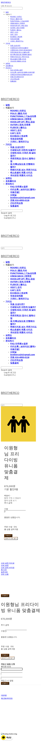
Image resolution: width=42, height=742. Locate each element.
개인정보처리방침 (6, 698)
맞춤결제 (13, 81)
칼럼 (7, 12)
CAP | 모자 (14, 34)
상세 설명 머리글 (7, 563)
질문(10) (4, 572)
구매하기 (5, 595)
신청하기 (5, 683)
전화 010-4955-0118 (17, 77)
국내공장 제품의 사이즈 (18, 61)
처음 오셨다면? (15, 45)
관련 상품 (5, 574)
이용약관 (4, 695)
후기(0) (4, 570)
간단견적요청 (14, 79)
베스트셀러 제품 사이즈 (18, 59)
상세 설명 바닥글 (7, 568)
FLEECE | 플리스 (15, 30)
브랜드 (8, 63)
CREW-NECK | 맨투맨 (17, 23)
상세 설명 (5, 565)
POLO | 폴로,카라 (16, 19)
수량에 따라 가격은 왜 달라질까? (21, 50)
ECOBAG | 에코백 (16, 37)
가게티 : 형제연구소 (16, 41)
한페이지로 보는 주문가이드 (19, 57)
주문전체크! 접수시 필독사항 (20, 52)
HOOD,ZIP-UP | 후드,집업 (19, 25)
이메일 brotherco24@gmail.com (21, 74)
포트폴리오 (9, 66)
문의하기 (9, 68)
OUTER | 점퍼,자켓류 (17, 28)
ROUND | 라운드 (16, 16)
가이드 (8, 43)
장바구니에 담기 (8, 658)
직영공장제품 (14, 39)
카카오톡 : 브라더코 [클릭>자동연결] (22, 72)
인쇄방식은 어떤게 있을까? (19, 48)
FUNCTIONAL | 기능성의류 (19, 21)
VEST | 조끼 (14, 32)
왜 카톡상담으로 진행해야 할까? (21, 54)
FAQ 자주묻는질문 (16, 70)
